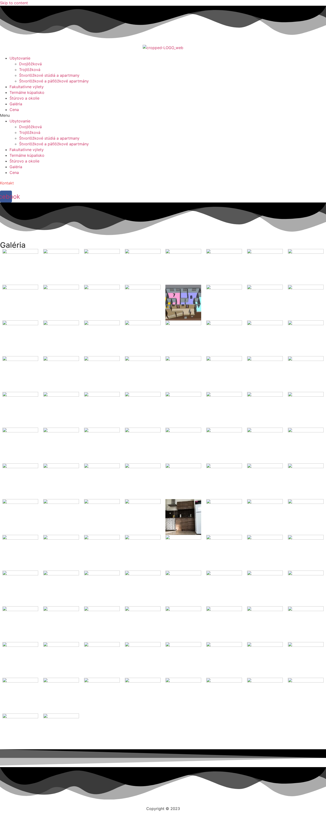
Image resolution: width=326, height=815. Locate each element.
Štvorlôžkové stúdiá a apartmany (49, 75)
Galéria (16, 103)
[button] (163, 115)
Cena (14, 109)
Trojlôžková (29, 69)
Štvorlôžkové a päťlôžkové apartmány (54, 81)
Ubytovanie (20, 58)
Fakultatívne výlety (27, 86)
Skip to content (14, 2)
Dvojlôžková (30, 63)
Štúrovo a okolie (24, 98)
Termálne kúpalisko (27, 92)
